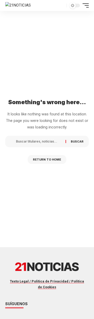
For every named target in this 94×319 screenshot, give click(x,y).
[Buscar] (39, 141)
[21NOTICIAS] (18, 5)
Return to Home (47, 159)
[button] (62, 5)
